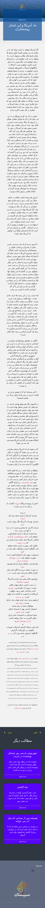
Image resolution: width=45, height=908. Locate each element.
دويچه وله (19, 603)
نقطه (16, 531)
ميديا (22, 567)
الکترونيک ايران (20, 652)
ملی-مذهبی (19, 612)
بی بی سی (20, 597)
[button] (32, 870)
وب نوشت (21, 543)
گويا (22, 552)
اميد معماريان (27, 482)
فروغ (18, 503)
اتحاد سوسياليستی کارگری (17, 537)
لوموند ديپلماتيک (22, 582)
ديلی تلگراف (17, 708)
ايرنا (22, 525)
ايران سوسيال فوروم (22, 621)
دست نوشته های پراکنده (25, 658)
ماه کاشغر (22, 787)
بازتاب (22, 518)
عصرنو (11, 588)
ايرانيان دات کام (34, 649)
